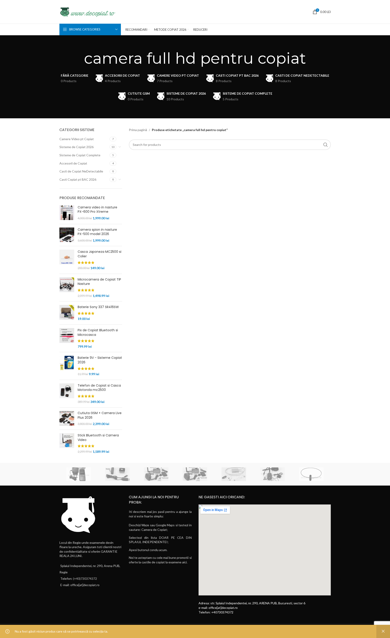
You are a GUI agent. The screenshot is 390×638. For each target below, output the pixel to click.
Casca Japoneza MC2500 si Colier (99, 254)
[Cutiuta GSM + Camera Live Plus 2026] (66, 418)
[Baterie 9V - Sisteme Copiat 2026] (66, 366)
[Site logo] (87, 11)
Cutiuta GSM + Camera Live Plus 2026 (100, 415)
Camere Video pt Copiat (76, 139)
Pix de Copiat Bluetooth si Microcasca (98, 332)
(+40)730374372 (85, 578)
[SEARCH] (325, 144)
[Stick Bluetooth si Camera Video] (66, 443)
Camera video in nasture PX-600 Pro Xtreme (97, 209)
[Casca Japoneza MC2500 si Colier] (66, 260)
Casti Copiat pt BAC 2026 (77, 179)
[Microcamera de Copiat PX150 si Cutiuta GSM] (195, 474)
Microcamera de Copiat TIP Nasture (99, 281)
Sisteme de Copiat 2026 (76, 147)
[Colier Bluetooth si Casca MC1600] (311, 474)
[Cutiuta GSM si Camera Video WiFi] (272, 474)
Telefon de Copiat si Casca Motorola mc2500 (99, 387)
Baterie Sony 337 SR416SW (98, 307)
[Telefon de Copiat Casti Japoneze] (78, 474)
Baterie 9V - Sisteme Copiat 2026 (100, 360)
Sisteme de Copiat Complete (79, 155)
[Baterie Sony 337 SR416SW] (66, 313)
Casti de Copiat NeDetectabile (81, 171)
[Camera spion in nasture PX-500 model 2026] (66, 235)
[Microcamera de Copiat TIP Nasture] (66, 287)
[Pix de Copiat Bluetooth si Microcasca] (66, 338)
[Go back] (78, 58)
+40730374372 (222, 612)
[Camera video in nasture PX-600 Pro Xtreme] (66, 212)
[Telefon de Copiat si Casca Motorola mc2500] (66, 393)
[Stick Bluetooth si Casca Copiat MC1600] (117, 474)
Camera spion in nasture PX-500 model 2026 (97, 232)
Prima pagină (138, 130)
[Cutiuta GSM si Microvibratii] (233, 474)
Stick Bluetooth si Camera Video (98, 437)
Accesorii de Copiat (73, 163)
